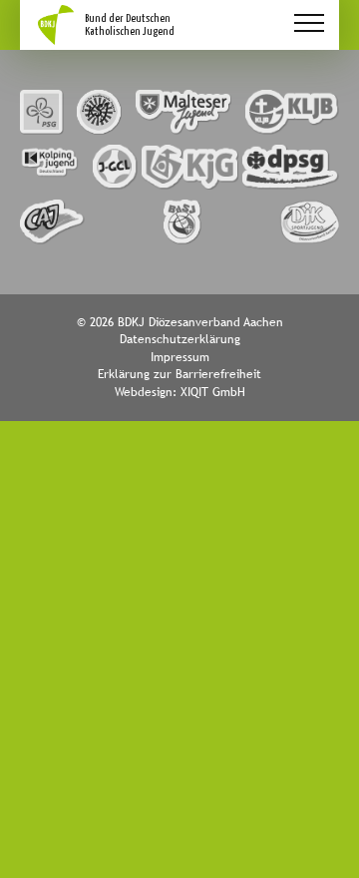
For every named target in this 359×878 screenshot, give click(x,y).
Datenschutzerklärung (180, 339)
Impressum (180, 357)
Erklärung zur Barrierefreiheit (179, 374)
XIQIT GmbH (212, 392)
